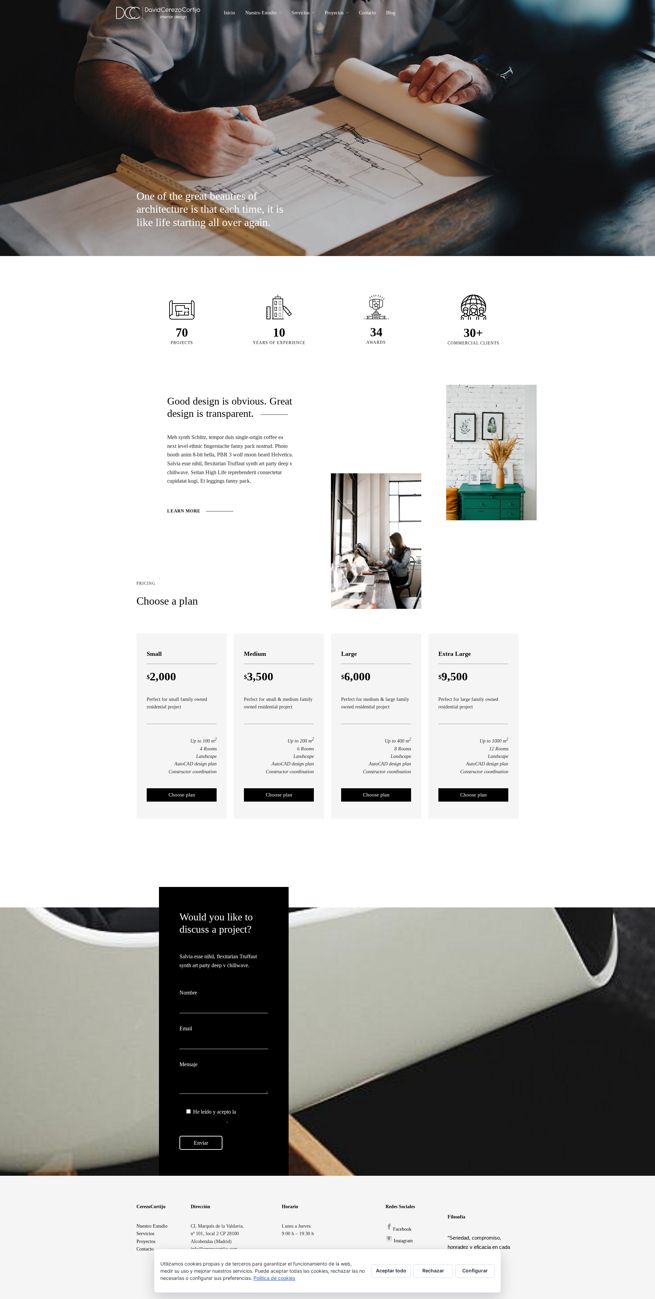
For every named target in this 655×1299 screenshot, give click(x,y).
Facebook (402, 1229)
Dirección (200, 1206)
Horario (290, 1206)
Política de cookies (274, 1278)
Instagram (403, 1240)
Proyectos (334, 12)
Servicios (300, 12)
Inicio (229, 12)
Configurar (475, 1270)
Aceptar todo (391, 1270)
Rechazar (433, 1270)
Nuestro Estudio (260, 12)
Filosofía (456, 1216)
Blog (390, 12)
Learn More (184, 510)
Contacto (367, 12)
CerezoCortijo (150, 1206)
